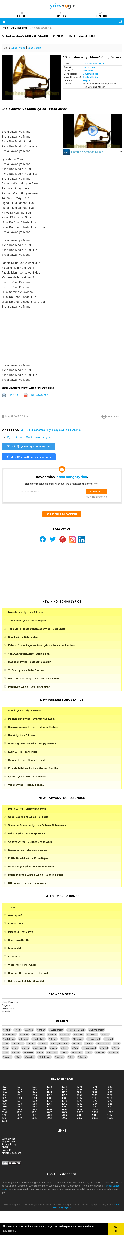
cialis (15, 1068)
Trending (100, 16)
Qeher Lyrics (27, 776)
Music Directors (10, 1002)
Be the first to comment (61, 514)
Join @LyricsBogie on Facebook (31, 457)
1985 (109, 1103)
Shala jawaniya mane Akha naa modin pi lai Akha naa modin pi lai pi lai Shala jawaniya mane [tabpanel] (23, 255)
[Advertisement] (32, 337)
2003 (19, 1112)
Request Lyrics (9, 1141)
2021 (49, 1117)
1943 (79, 1089)
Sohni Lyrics (25, 710)
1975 (79, 1100)
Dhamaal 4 (14, 948)
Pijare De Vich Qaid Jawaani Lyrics (29, 437)
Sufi (18, 1057)
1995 (19, 1109)
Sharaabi (114, 1052)
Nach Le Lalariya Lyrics (33, 678)
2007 (80, 1112)
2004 (34, 1112)
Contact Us (7, 1150)
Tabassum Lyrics (27, 620)
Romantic (77, 1052)
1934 (64, 1086)
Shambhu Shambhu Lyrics (37, 825)
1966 (64, 1098)
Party (75, 1048)
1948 (34, 1092)
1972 (34, 1100)
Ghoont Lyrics (30, 841)
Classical (93, 1034)
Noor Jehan (89, 67)
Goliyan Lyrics (26, 760)
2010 (4, 1115)
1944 (94, 1089)
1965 (49, 1098)
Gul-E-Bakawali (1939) (94, 63)
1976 (94, 1100)
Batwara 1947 (16, 923)
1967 (79, 1098)
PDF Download (38, 394)
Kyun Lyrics (22, 751)
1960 (94, 1095)
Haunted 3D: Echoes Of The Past (28, 973)
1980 (34, 1103)
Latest (21, 16)
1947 (19, 1092)
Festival (109, 1039)
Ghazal (43, 1043)
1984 (94, 1103)
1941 (49, 1089)
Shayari (8, 1057)
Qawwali (29, 1052)
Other (65, 1048)
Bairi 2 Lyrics (27, 833)
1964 (34, 1098)
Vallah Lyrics (26, 784)
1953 (109, 1092)
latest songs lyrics (71, 477)
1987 (19, 1106)
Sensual (100, 1052)
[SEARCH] (120, 21)
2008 (95, 1112)
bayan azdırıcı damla (30, 1068)
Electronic (78, 1039)
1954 (4, 1095)
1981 (49, 1103)
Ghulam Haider (90, 73)
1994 (4, 1109)
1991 (79, 1106)
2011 (19, 1115)
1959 (79, 1095)
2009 (110, 1112)
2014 (64, 1115)
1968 (94, 1098)
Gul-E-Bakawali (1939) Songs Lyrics (51, 430)
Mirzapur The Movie (20, 931)
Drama (54, 1039)
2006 (65, 1112)
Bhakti (7, 1030)
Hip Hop (77, 1043)
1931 (19, 1086)
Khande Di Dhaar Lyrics (33, 768)
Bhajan (42, 1030)
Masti (26, 1048)
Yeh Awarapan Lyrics (29, 653)
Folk (6, 1043)
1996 (34, 1109)
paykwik (45, 1068)
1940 (34, 1089)
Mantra (53, 1034)
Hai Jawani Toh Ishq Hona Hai (26, 981)
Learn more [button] (9, 1230)
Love (16, 1048)
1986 (4, 1106)
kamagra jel (57, 1068)
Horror (89, 1043)
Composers (8, 1008)
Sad (89, 1052)
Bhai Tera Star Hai (19, 940)
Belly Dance (10, 1039)
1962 (4, 1098)
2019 (19, 1117)
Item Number (103, 1043)
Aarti (18, 1030)
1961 (109, 1095)
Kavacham (39, 1034)
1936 (94, 1086)
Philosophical (90, 1048)
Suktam (83, 1057)
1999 (79, 1109)
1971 (19, 1100)
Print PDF (13, 394)
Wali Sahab (88, 70)
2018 (4, 1117)
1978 (4, 1103)
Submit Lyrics (8, 1138)
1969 (110, 1098)
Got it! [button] (116, 1229)
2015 (79, 1115)
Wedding (30, 1057)
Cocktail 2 (14, 956)
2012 (34, 1115)
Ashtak (29, 1030)
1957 (49, 1095)
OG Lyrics (27, 883)
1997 (49, 1109)
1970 (4, 1100)
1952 (94, 1092)
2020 (34, 1117)
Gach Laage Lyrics (31, 866)
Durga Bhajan (57, 1030)
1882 (4, 1086)
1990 (64, 1106)
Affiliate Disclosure (11, 1152)
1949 (49, 1092)
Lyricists (6, 1011)
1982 (64, 1103)
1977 (110, 1100)
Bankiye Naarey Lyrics (33, 727)
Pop (6, 1052)
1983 (79, 1103)
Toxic (11, 906)
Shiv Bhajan (45, 1057)
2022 (64, 1117)
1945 (109, 1089)
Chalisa (24, 1034)
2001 (109, 1109)
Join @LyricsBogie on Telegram (30, 446)
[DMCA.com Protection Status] (11, 1164)
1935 (79, 1086)
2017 (109, 1115)
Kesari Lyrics (27, 849)
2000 (95, 1109)
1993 (109, 1106)
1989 (49, 1106)
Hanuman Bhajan (76, 1030)
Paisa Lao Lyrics (29, 686)
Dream (65, 1039)
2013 (49, 1115)
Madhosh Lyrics (29, 661)
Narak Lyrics (21, 735)
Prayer (16, 1052)
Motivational (40, 1048)
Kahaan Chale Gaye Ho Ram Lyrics (41, 645)
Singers (6, 1005)
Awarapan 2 (15, 915)
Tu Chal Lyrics (26, 670)
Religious (53, 1052)
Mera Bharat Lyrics (25, 612)
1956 (34, 1095)
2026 (4, 1120)
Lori (6, 1048)
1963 (19, 1098)
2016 (94, 1115)
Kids (117, 1043)
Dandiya (24, 1039)
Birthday (79, 1034)
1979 (19, 1103)
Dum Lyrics (23, 637)
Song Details (34, 47)
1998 (64, 1109)
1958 (64, 1095)
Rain (41, 1052)
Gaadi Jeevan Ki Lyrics (28, 816)
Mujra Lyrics (27, 808)
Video (22, 47)
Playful (86, 80)
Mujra (54, 1048)
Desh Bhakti (39, 1039)
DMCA (5, 1147)
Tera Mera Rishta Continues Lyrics (36, 628)
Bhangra (65, 1034)
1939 (19, 1089)
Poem (116, 1048)
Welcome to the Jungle (22, 964)
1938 (4, 1089)
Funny (31, 1043)
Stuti (72, 1057)
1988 (34, 1106)
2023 (80, 1117)
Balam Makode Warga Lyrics (35, 874)
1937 (109, 1086)
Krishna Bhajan (97, 1030)
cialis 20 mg (6, 1068)
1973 (49, 1100)
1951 (79, 1092)
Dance (105, 1034)
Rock (65, 1052)
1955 (19, 1095)
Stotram (60, 1057)
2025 (110, 1117)
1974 (64, 1100)
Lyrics (14, 47)
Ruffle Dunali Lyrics (28, 858)
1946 (4, 1092)
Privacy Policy (9, 1144)
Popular (60, 16)
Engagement (94, 1039)
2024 (95, 1117)
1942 (64, 1089)
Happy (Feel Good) (60, 1043)
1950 (64, 1092)
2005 (49, 1112)
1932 (34, 1086)
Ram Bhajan (10, 1034)
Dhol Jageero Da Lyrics (32, 743)
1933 (49, 1086)
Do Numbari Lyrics (31, 718)
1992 (94, 1106)
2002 (4, 1112)
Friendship (18, 1043)
